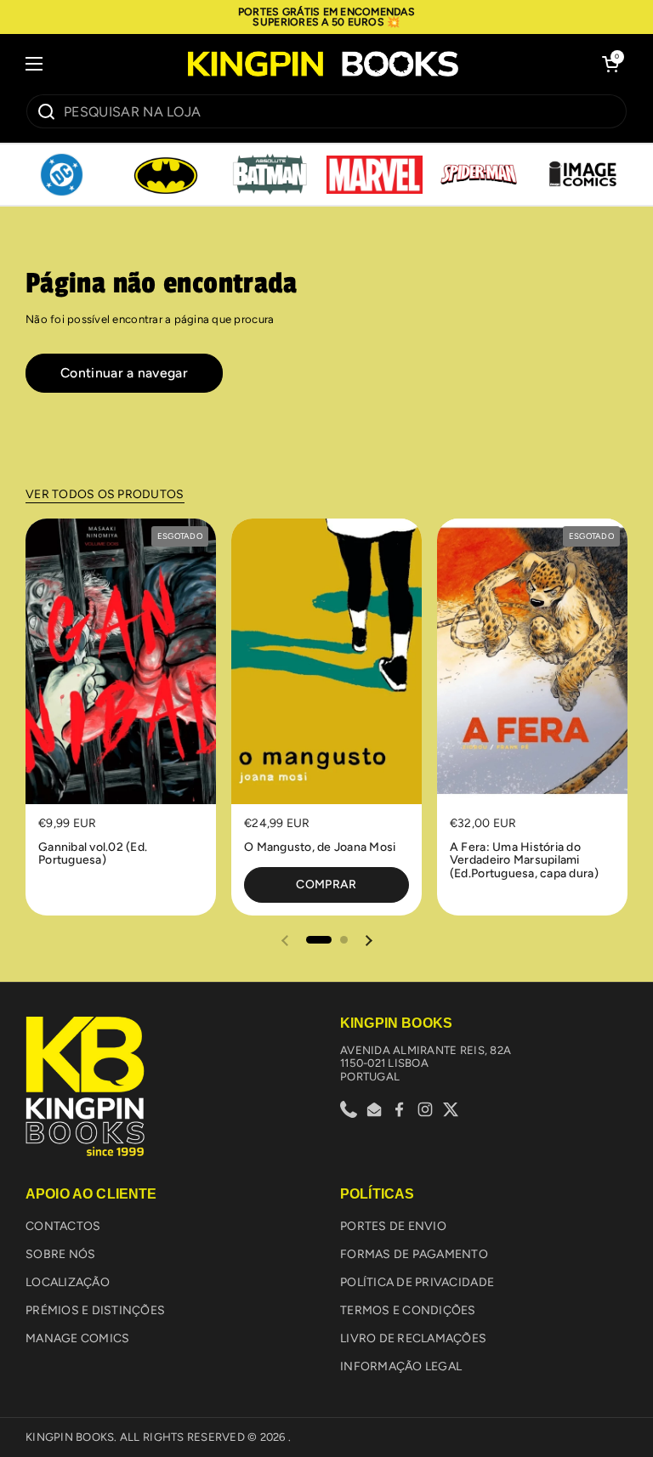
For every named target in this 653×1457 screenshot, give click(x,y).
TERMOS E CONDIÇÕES (408, 1310)
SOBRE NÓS (60, 1254)
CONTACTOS (63, 1226)
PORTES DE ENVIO (393, 1226)
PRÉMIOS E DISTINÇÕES (95, 1310)
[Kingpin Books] (322, 64)
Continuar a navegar (124, 373)
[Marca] (62, 175)
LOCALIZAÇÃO (68, 1282)
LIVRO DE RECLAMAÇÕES (413, 1338)
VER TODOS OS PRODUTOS (105, 494)
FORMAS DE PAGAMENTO (414, 1254)
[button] (610, 64)
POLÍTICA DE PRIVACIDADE (417, 1282)
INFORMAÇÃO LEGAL (401, 1366)
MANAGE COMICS (77, 1338)
